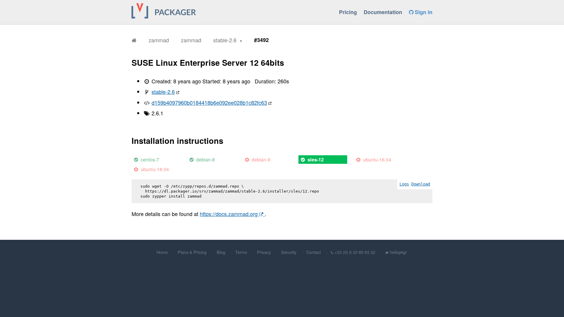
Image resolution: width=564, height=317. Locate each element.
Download (420, 184)
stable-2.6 (225, 40)
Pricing (348, 12)
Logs (404, 184)
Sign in (422, 12)
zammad (159, 40)
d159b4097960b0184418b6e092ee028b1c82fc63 (209, 102)
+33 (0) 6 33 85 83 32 (355, 252)
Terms (241, 252)
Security (288, 252)
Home (162, 252)
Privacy (264, 252)
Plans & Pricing (192, 252)
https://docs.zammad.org (229, 213)
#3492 (261, 40)
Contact (313, 252)
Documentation (383, 12)
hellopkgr (398, 252)
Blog (221, 252)
